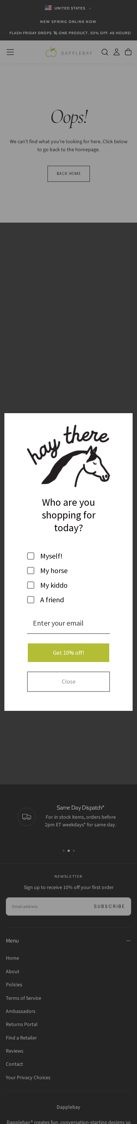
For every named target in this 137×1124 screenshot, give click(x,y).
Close (69, 681)
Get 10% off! (68, 652)
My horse (54, 570)
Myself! (51, 556)
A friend (52, 599)
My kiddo (54, 585)
